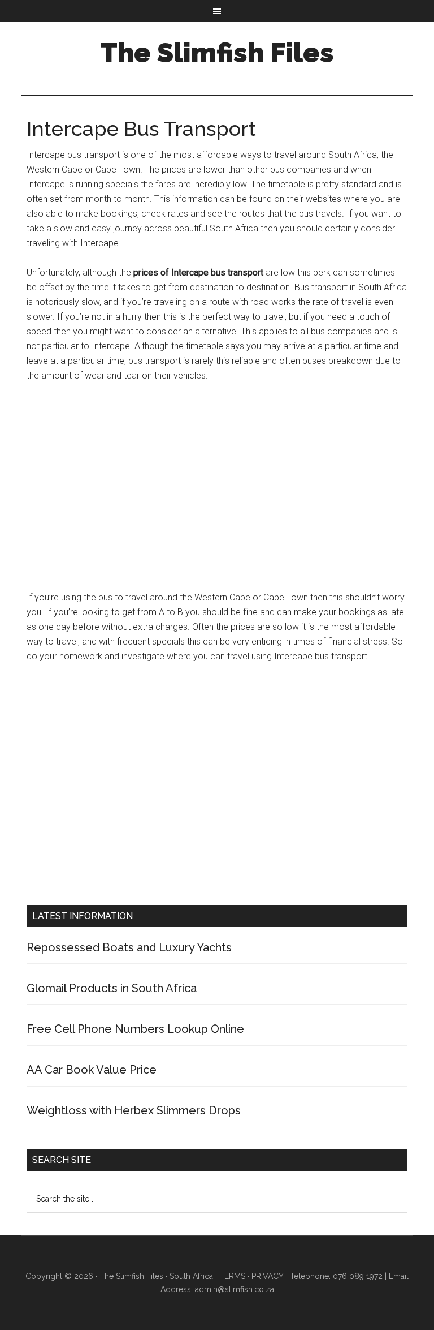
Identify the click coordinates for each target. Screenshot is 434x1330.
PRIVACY (267, 1276)
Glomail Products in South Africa (112, 988)
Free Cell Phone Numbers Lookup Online (135, 1029)
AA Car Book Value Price (92, 1069)
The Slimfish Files (217, 52)
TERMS (232, 1276)
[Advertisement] (217, 492)
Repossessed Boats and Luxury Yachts (129, 947)
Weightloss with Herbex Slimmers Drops (134, 1110)
